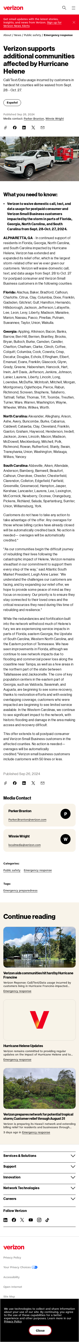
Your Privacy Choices (17, 1267)
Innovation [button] (11, 1177)
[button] (74, 22)
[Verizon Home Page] (13, 1247)
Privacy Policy (12, 1257)
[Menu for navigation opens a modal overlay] (73, 7)
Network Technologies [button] (21, 1188)
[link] (15, 127)
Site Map (9, 1296)
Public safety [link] (32, 35)
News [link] (17, 35)
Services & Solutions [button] (19, 1156)
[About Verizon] (13, 7)
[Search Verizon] (64, 7)
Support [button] (9, 1166)
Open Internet (12, 1286)
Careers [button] (9, 1199)
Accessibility (11, 1277)
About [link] (7, 35)
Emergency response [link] (58, 35)
